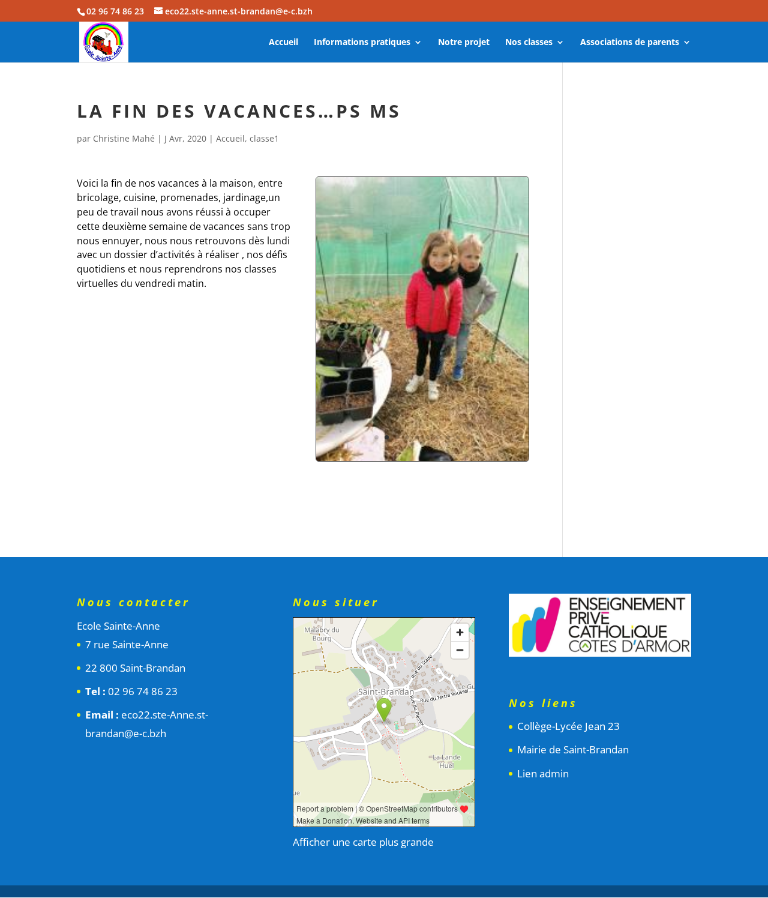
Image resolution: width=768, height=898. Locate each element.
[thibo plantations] (422, 460)
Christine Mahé (124, 138)
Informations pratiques (362, 42)
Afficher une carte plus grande (363, 842)
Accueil (283, 42)
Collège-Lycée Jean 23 (568, 726)
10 (468, 437)
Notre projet (464, 42)
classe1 (264, 138)
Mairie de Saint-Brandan (573, 749)
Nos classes (529, 42)
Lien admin (543, 773)
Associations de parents (629, 42)
